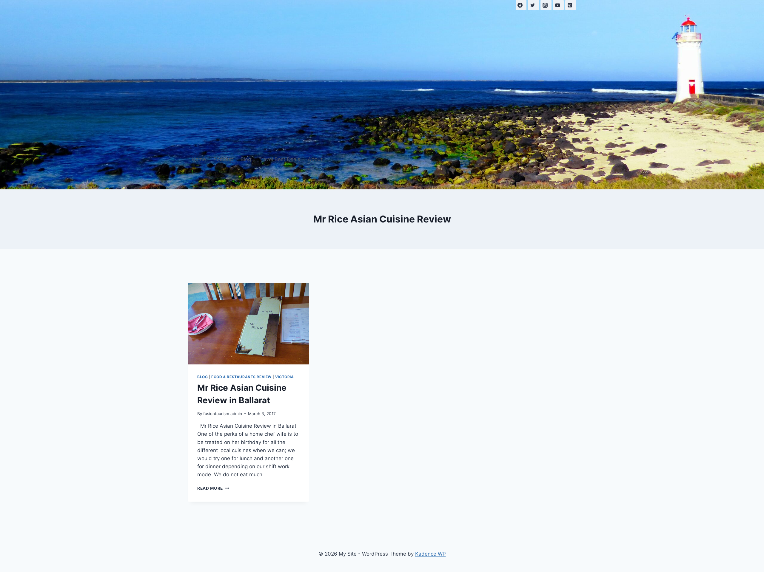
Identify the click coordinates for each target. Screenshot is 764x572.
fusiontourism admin (222, 413)
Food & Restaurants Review (241, 377)
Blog (246, 159)
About (315, 159)
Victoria (284, 377)
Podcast (223, 159)
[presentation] (248, 323)
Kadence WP (430, 554)
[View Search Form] (571, 159)
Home (199, 159)
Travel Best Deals (279, 159)
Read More (213, 488)
